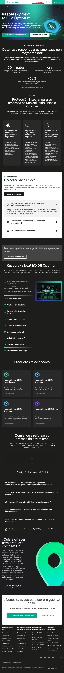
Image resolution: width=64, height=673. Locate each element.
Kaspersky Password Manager (9, 648)
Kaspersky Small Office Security (37, 633)
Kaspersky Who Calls (7, 646)
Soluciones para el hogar (7, 628)
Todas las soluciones (7, 651)
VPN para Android (21, 646)
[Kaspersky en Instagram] (57, 657)
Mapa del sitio (41, 667)
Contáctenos (4, 667)
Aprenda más (8, 393)
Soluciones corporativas (51, 628)
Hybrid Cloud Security (53, 648)
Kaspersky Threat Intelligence (54, 645)
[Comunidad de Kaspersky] (61, 657)
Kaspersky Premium (6, 638)
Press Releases (34, 667)
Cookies (12, 659)
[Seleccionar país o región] (47, 2)
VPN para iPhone (21, 648)
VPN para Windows (21, 643)
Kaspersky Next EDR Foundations (37, 638)
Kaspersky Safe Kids (6, 640)
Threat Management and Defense (53, 639)
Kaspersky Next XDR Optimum (39, 644)
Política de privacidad (6, 659)
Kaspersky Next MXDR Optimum (37, 648)
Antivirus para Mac (21, 635)
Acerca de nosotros (11, 667)
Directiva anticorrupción (19, 659)
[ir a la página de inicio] (12, 2)
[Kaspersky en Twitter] (45, 657)
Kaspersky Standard (6, 632)
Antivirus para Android (22, 632)
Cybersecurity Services (53, 635)
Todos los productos (37, 652)
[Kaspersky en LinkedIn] (49, 657)
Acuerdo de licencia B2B (16, 662)
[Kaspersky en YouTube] (53, 657)
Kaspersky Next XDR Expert (54, 642)
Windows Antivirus (21, 640)
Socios (17, 667)
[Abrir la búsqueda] (50, 2)
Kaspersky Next (51, 632)
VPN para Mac (20, 651)
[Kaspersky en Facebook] (41, 657)
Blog (21, 667)
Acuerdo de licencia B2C (6, 662)
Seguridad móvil (21, 638)
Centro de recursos (27, 667)
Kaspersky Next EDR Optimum (39, 642)
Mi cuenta (58, 2)
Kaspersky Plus (5, 635)
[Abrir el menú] (2, 2)
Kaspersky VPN (5, 643)
